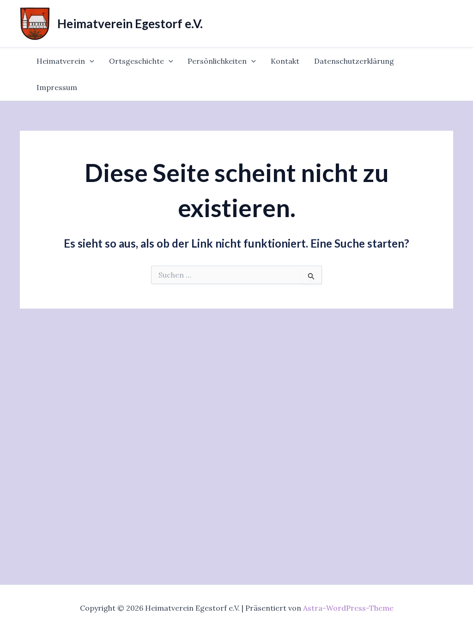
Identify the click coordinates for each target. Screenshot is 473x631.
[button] (89, 61)
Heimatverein (60, 61)
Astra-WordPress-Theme (348, 608)
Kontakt (285, 61)
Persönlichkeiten (217, 61)
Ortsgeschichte (136, 61)
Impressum (56, 87)
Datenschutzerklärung (354, 61)
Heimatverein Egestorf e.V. (130, 23)
